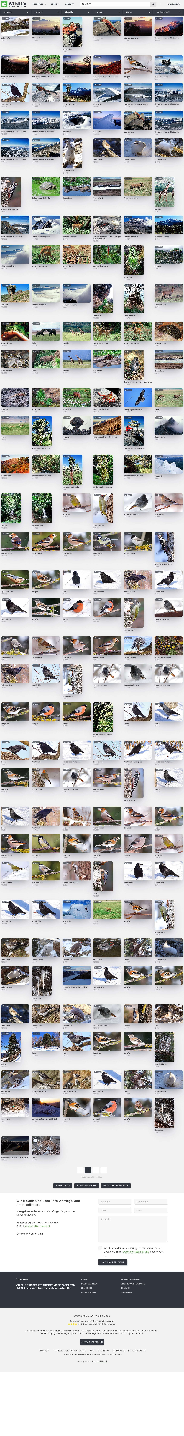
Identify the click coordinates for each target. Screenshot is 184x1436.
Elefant (35, 343)
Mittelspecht (130, 800)
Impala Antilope (70, 237)
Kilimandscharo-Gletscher (167, 38)
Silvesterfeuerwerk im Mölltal (15, 1157)
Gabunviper (6, 371)
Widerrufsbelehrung (99, 1351)
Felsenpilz (67, 437)
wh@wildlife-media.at (37, 1226)
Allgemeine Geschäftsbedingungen (128, 1351)
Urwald (4, 526)
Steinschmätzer (39, 1092)
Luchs (126, 960)
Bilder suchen (88, 1292)
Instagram (126, 1292)
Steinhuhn (67, 960)
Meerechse (68, 49)
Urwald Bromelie (100, 266)
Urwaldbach (37, 526)
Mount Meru (160, 437)
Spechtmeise (7, 592)
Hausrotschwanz (131, 515)
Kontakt (69, 4)
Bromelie (128, 277)
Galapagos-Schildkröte (43, 76)
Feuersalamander (163, 658)
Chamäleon (68, 266)
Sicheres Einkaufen (87, 1185)
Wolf (157, 1026)
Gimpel (66, 619)
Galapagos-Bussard (133, 410)
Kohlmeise (98, 553)
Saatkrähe (6, 104)
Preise (54, 4)
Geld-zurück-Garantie (116, 1185)
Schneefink (6, 38)
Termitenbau (130, 316)
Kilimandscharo (39, 38)
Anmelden (174, 4)
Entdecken (38, 4)
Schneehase (68, 171)
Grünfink (66, 515)
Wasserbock (160, 305)
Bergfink (128, 77)
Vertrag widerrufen (92, 1342)
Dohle (65, 592)
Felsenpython (161, 343)
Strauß (158, 410)
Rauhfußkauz (161, 1064)
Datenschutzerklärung (136, 1251)
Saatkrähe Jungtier (72, 762)
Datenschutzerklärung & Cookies (69, 1351)
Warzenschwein (131, 198)
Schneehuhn (37, 960)
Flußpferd (97, 371)
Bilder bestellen (89, 1283)
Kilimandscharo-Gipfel (11, 237)
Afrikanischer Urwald (41, 448)
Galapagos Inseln (71, 487)
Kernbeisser (160, 515)
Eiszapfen (36, 998)
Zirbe (3, 1064)
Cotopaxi (97, 104)
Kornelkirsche (130, 658)
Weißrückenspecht (10, 209)
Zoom (7, 18)
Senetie (158, 266)
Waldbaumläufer (70, 883)
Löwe (3, 437)
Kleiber (96, 894)
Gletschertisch (161, 77)
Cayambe (159, 476)
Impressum (45, 1351)
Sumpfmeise (130, 553)
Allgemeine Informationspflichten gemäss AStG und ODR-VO (92, 1354)
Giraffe (158, 209)
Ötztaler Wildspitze (41, 237)
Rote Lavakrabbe (101, 409)
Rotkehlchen (37, 789)
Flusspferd (67, 198)
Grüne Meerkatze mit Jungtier (138, 382)
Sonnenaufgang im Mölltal (75, 987)
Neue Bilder (86, 1288)
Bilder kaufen (63, 1185)
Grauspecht (98, 525)
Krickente (97, 960)
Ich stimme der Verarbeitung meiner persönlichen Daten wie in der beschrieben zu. (134, 1252)
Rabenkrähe (98, 592)
